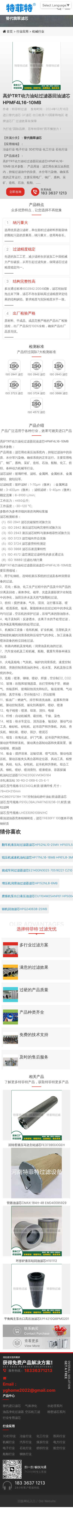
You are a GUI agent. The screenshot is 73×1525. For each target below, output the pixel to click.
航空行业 (59, 1448)
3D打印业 (9, 1436)
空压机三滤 (32, 1412)
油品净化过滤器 (13, 1412)
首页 (10, 31)
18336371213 (38, 1370)
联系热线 (46, 189)
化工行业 (42, 1436)
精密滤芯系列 (56, 1412)
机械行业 (38, 31)
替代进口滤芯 (12, 1406)
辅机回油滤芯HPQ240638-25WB (24, 909)
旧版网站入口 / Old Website (37, 1501)
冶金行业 (26, 1436)
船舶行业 (9, 1454)
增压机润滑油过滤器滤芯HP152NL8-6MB (29, 883)
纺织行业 (42, 1448)
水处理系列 (54, 1406)
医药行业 (59, 1436)
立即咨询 (15, 192)
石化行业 (26, 1448)
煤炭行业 (42, 1442)
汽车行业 (26, 1442)
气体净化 (31, 1406)
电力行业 (59, 1442)
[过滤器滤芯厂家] (20, 7)
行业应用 (22, 31)
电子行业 (9, 1448)
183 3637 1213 (54, 193)
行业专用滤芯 (12, 1418)
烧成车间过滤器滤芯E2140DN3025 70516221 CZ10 (37, 870)
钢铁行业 (26, 1454)
